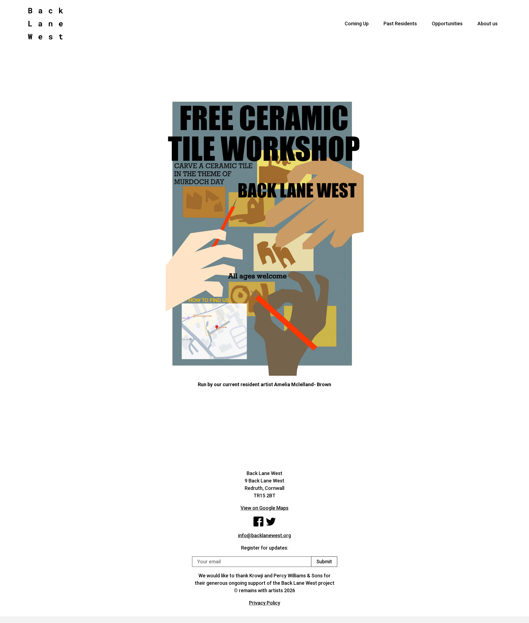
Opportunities (447, 23)
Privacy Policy (264, 603)
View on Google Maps (264, 508)
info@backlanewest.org (264, 535)
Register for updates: (264, 548)
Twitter (271, 521)
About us (487, 23)
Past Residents (400, 23)
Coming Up (357, 23)
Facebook (258, 521)
